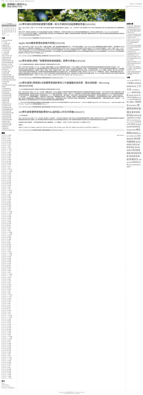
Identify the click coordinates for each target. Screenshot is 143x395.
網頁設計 (5, 102)
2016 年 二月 (6, 353)
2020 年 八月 (6, 260)
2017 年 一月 (6, 334)
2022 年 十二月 (6, 211)
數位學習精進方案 (7, 66)
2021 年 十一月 (6, 234)
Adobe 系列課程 (6, 40)
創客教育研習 (6, 48)
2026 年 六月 (6, 138)
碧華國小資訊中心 (17, 4)
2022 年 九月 (6, 216)
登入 (4, 383)
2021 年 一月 (6, 251)
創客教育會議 (6, 47)
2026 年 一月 (6, 147)
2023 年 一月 (6, 209)
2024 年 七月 (6, 178)
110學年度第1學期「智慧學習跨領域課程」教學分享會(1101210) (52, 61)
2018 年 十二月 (6, 294)
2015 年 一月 (6, 376)
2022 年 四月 (6, 225)
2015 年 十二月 (6, 357)
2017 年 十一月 (6, 317)
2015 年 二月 (6, 374)
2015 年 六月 (6, 367)
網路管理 (5, 100)
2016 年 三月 (6, 352)
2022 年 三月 (6, 227)
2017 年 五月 (6, 327)
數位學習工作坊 (6, 64)
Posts (132, 3)
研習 (4, 83)
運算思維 (5, 126)
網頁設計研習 (6, 104)
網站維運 (5, 98)
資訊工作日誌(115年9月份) (134, 39)
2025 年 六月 (6, 159)
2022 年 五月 (6, 223)
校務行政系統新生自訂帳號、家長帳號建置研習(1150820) (133, 42)
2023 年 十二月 (6, 190)
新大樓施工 (5, 71)
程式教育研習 (6, 95)
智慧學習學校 (6, 74)
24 (6, 31)
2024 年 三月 (6, 185)
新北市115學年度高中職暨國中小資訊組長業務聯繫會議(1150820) (134, 47)
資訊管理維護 (6, 116)
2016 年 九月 (6, 341)
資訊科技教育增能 (7, 112)
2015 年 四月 (6, 371)
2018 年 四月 (6, 308)
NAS (4, 41)
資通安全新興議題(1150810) (134, 61)
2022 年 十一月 (6, 213)
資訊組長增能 (6, 118)
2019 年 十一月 (6, 275)
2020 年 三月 (6, 268)
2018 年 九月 (6, 300)
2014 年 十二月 (6, 378)
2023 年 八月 (6, 197)
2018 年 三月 (6, 310)
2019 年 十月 (6, 277)
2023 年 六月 (6, 201)
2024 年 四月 (6, 183)
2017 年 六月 (6, 326)
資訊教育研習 (6, 107)
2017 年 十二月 (6, 315)
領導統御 (5, 128)
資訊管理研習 (6, 114)
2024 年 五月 (6, 182)
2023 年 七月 (6, 199)
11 (9, 28)
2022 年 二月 (6, 229)
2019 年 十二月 (6, 274)
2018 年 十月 (6, 298)
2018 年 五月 (6, 307)
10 (6, 28)
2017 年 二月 (6, 333)
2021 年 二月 (6, 249)
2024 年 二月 (6, 187)
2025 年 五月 (6, 161)
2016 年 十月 (6, 340)
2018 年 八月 (6, 301)
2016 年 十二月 (6, 336)
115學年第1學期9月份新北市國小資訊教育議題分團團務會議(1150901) (134, 31)
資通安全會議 (6, 123)
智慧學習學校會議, (37, 77)
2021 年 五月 (6, 244)
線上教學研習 (6, 105)
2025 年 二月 (6, 166)
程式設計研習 (6, 97)
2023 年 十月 (6, 194)
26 (11, 31)
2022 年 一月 (6, 230)
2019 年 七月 (6, 282)
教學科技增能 (6, 57)
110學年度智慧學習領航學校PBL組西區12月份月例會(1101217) (51, 112)
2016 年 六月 (6, 346)
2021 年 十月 (6, 235)
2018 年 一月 (6, 314)
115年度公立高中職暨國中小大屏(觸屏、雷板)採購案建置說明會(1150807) (134, 68)
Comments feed (6, 386)
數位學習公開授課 (7, 62)
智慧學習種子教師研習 (8, 80)
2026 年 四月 (6, 142)
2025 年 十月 (6, 152)
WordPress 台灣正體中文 (9, 387)
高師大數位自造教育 (7, 130)
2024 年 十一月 (6, 171)
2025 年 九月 (6, 154)
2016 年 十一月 (6, 338)
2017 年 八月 (6, 322)
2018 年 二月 (6, 312)
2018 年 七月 (6, 303)
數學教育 (5, 69)
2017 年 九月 (6, 320)
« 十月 (3, 35)
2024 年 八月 (6, 176)
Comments (139, 3)
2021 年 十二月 (6, 232)
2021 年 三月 (6, 248)
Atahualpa (77, 393)
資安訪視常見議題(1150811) (134, 56)
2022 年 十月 (6, 215)
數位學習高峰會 (6, 67)
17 (6, 30)
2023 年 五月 (6, 202)
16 (4, 30)
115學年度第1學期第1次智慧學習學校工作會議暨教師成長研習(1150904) (134, 36)
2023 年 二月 (6, 208)
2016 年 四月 (6, 350)
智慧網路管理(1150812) (133, 55)
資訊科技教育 (6, 111)
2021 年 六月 (6, 242)
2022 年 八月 (6, 218)
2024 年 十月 (6, 173)
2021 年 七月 (6, 241)
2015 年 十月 (6, 360)
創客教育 (5, 45)
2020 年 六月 (6, 263)
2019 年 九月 (6, 279)
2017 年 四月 (6, 329)
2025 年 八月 (6, 156)
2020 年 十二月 (6, 253)
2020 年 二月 (6, 270)
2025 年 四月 (6, 163)
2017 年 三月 (6, 331)
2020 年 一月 (6, 272)
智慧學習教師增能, (37, 55)
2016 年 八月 (6, 343)
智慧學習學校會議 (7, 76)
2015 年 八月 (6, 364)
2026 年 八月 (6, 135)
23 (4, 31)
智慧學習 (5, 73)
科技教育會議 (6, 88)
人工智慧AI (5, 43)
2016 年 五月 (6, 348)
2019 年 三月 (6, 289)
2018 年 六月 (6, 305)
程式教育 (5, 92)
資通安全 (5, 121)
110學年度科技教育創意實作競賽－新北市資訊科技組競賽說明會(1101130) (57, 24)
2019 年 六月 (6, 284)
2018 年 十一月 (6, 296)
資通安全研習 (6, 124)
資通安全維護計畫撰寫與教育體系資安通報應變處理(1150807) (134, 73)
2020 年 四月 (6, 267)
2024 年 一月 (6, 189)
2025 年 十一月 (6, 150)
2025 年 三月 (6, 164)
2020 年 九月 (6, 258)
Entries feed (5, 384)
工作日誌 (5, 50)
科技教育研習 (6, 90)
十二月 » (8, 35)
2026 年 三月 (6, 144)
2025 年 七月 (6, 157)
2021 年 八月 (6, 239)
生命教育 (5, 81)
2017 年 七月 (6, 324)
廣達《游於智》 (6, 55)
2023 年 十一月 (6, 192)
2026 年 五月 (6, 140)
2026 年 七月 (6, 137)
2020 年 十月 (6, 256)
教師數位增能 (6, 59)
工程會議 (5, 54)
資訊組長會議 (6, 119)
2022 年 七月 (6, 220)
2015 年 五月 (6, 369)
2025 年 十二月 (6, 149)
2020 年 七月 (6, 261)
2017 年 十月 (6, 319)
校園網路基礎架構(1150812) (134, 53)
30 (4, 33)
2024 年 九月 (6, 175)
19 (11, 30)
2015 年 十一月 (6, 359)
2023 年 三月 (6, 206)
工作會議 (5, 52)
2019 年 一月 (6, 293)
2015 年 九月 (6, 362)
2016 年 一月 (6, 355)
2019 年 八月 (6, 281)
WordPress (71, 393)
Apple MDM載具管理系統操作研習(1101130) (42, 43)
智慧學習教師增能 (7, 78)
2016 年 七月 (6, 345)
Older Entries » (120, 135)
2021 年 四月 (6, 246)
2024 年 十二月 (6, 170)
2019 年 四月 (6, 288)
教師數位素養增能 (7, 60)
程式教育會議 (6, 93)
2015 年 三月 (6, 373)
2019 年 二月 (6, 291)
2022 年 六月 (6, 222)
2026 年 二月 (6, 145)
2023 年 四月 (6, 204)
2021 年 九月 (6, 237)
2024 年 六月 (6, 180)
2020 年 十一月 (6, 255)
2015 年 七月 (6, 366)
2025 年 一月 (6, 168)
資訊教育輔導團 (6, 109)
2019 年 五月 (6, 286)
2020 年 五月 (6, 265)
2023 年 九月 (6, 196)
